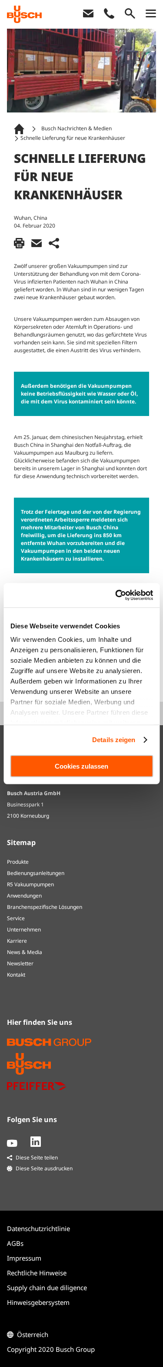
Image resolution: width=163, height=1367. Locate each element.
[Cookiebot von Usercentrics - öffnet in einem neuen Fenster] (116, 595)
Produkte (18, 861)
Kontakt (16, 974)
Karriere (17, 940)
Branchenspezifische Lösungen (44, 907)
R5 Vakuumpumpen (30, 884)
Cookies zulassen (81, 765)
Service (16, 918)
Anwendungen (24, 895)
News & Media (24, 952)
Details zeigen (113, 739)
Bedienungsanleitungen (35, 873)
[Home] (21, 129)
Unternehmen (24, 929)
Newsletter (20, 963)
